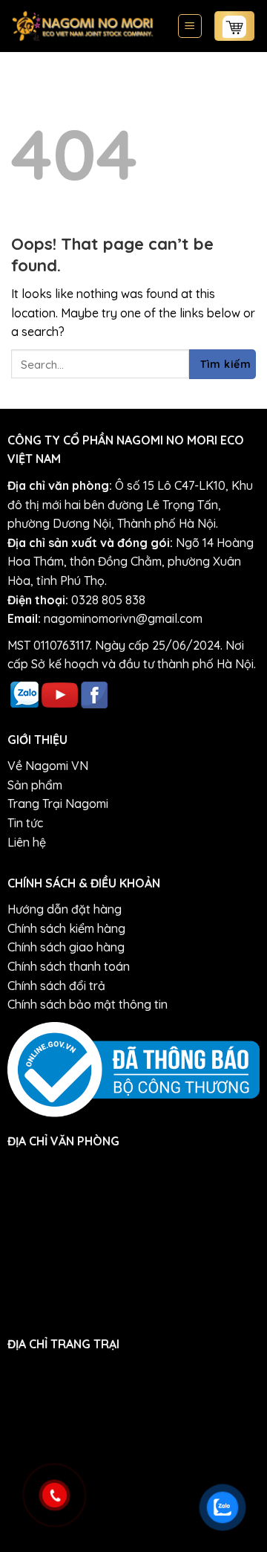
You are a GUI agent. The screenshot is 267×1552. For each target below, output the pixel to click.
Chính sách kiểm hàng (66, 928)
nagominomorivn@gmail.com (123, 618)
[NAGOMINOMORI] (82, 26)
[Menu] (190, 26)
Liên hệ (26, 842)
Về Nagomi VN (47, 765)
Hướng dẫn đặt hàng (64, 909)
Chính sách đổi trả (56, 985)
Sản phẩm (34, 784)
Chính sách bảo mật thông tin (87, 1004)
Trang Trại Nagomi (57, 803)
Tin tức (25, 822)
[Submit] (222, 364)
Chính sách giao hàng (66, 947)
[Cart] (234, 26)
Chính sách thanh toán (68, 966)
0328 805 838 (108, 599)
